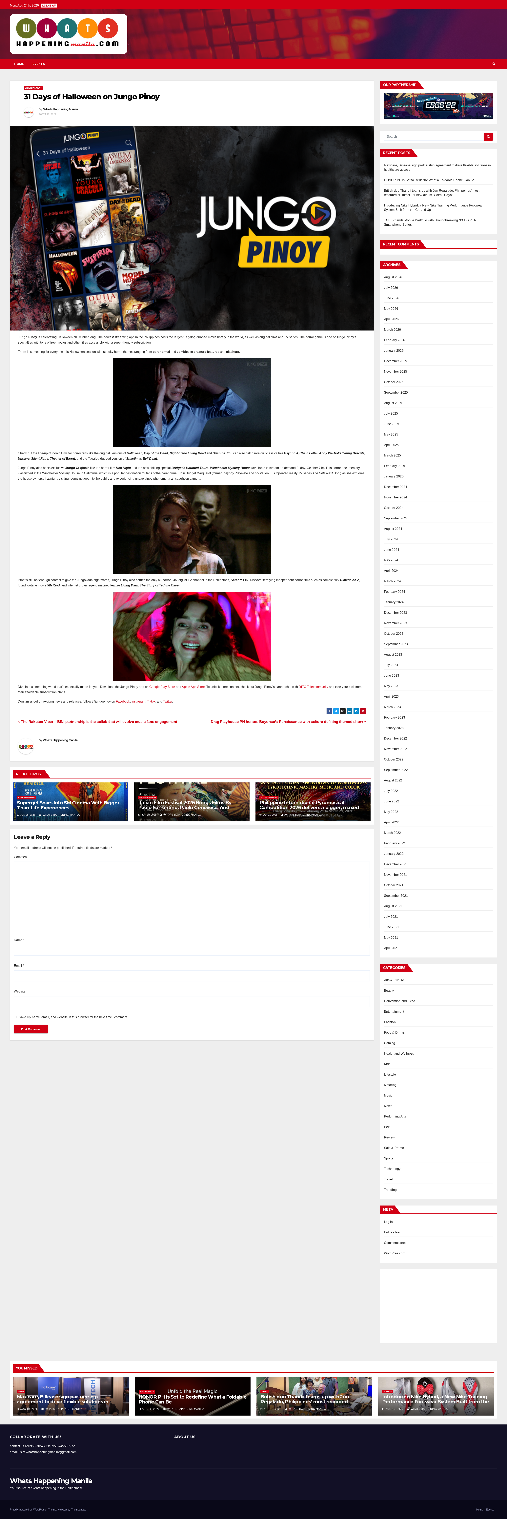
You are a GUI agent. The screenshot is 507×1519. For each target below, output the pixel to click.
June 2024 (391, 549)
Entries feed (392, 1232)
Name (19, 940)
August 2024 (393, 528)
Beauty (389, 990)
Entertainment (33, 88)
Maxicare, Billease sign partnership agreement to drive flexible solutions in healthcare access (62, 1401)
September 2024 (396, 518)
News (388, 1106)
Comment (21, 857)
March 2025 (392, 455)
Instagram (138, 701)
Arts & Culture (394, 980)
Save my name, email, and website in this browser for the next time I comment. (73, 1017)
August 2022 (393, 780)
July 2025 (391, 413)
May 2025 (391, 434)
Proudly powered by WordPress (28, 1509)
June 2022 (391, 801)
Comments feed (395, 1242)
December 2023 (395, 612)
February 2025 (394, 466)
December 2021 (395, 864)
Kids (387, 1064)
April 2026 (391, 319)
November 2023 (395, 623)
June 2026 (391, 298)
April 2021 (391, 948)
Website (19, 991)
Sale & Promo (394, 1148)
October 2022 (393, 759)
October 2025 (393, 382)
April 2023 (391, 696)
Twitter (167, 701)
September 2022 (396, 770)
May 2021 (391, 937)
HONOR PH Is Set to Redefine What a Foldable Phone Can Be (429, 180)
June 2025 (391, 424)
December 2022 (395, 738)
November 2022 (395, 749)
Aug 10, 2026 (29, 1409)
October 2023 (393, 633)
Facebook (123, 701)
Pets (387, 1127)
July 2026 (391, 287)
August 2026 (393, 277)
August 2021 (393, 906)
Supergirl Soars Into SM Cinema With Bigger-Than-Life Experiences (69, 805)
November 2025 (395, 371)
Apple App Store (193, 686)
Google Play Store (162, 686)
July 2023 (391, 665)
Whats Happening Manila (60, 109)
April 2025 (391, 445)
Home (19, 64)
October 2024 (393, 507)
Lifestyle (390, 1074)
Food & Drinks (394, 1032)
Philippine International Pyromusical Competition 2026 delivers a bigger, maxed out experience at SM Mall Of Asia (309, 807)
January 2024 (394, 602)
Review (389, 1137)
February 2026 (394, 340)
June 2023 (391, 675)
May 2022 (391, 811)
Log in (388, 1222)
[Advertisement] (438, 1304)
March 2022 (392, 832)
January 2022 (394, 853)
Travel (388, 1179)
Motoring (390, 1085)
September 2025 (396, 392)
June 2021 (391, 927)
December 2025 (395, 361)
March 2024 (392, 581)
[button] (494, 63)
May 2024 (391, 560)
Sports (388, 1158)
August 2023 (393, 654)
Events (38, 64)
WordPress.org (395, 1253)
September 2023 (396, 644)
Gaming (389, 1043)
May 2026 (391, 308)
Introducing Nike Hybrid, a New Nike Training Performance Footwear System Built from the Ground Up (435, 1401)
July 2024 (391, 539)
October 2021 (393, 885)
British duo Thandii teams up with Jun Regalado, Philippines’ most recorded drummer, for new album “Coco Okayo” (306, 1401)
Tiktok (151, 701)
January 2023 (394, 728)
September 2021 (396, 895)
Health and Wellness (399, 1053)
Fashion (390, 1022)
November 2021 (395, 874)
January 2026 (394, 350)
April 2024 (391, 570)
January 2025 (394, 476)
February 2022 (394, 843)
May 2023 (391, 686)
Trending (390, 1189)
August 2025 (393, 403)
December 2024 (395, 487)
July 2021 (391, 916)
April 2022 (391, 822)
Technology (392, 1169)
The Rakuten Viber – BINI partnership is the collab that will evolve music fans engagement (98, 722)
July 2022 (391, 791)
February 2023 (394, 717)
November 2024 (395, 497)
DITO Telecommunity (313, 686)
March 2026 (392, 329)
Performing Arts (395, 1116)
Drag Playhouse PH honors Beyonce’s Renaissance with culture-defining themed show (287, 722)
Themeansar (78, 1509)
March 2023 (392, 707)
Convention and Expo (399, 1001)
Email (19, 965)
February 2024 (394, 591)
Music (388, 1095)
